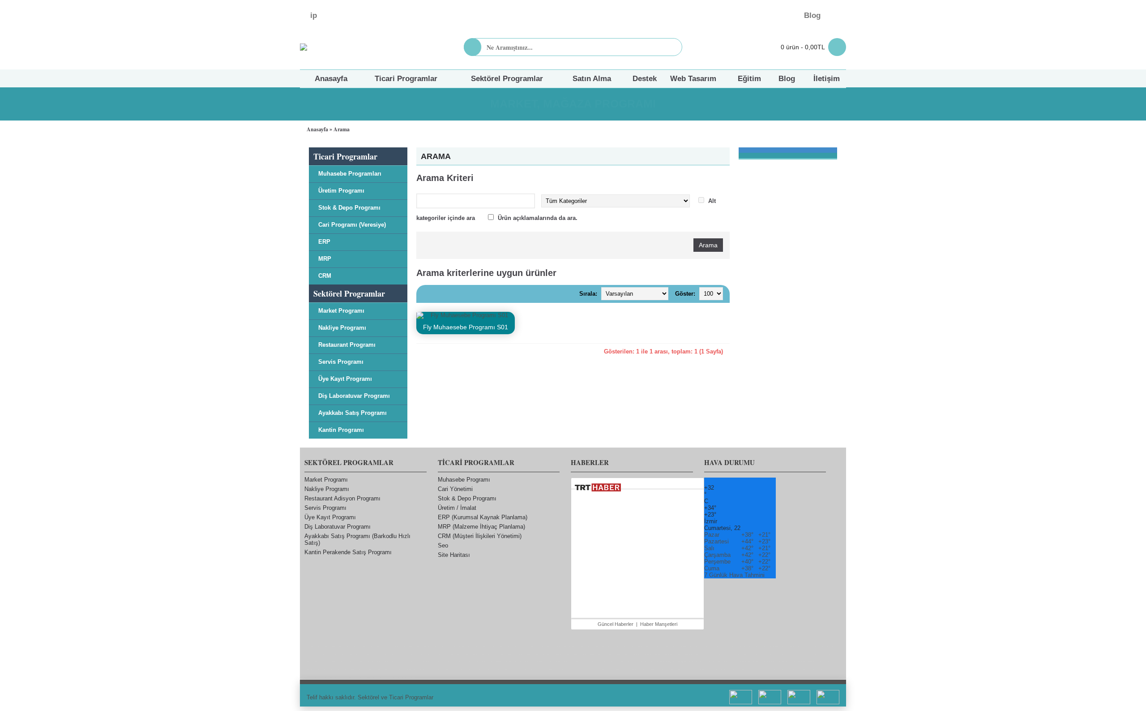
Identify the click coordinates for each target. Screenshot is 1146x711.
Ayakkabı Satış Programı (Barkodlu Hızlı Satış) (357, 539)
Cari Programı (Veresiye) (352, 224)
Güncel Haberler (615, 624)
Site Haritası (454, 555)
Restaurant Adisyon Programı (342, 498)
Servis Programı (340, 361)
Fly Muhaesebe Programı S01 (465, 327)
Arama (342, 129)
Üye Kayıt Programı (345, 378)
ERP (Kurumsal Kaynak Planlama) (482, 517)
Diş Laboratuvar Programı (354, 395)
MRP (324, 258)
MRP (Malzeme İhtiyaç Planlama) (481, 526)
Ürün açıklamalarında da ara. (537, 218)
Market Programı (341, 310)
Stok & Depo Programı (349, 207)
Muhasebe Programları (349, 173)
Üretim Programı (341, 190)
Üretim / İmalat (457, 507)
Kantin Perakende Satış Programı (348, 552)
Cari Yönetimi (455, 489)
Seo (443, 545)
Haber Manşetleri (658, 624)
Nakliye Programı (342, 327)
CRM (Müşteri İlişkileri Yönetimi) (480, 536)
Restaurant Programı (347, 344)
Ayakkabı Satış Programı (352, 412)
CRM (324, 275)
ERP (324, 241)
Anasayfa (317, 129)
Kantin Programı (341, 430)
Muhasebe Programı (464, 479)
